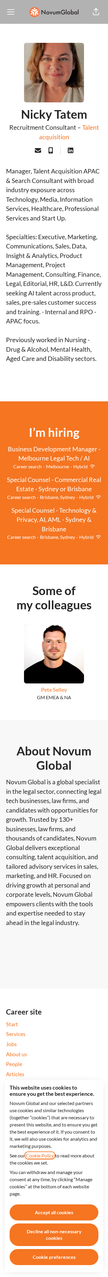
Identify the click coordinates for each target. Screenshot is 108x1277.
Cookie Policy (40, 1155)
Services (16, 1034)
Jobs (11, 1044)
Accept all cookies (54, 1212)
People (14, 1064)
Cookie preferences (54, 1257)
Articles (15, 1074)
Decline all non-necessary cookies (54, 1235)
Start (12, 1024)
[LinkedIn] (70, 151)
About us (16, 1054)
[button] (96, 12)
